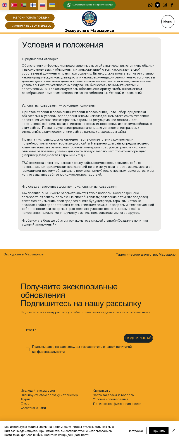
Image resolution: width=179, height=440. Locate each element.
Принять (159, 430)
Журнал (26, 399)
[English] (4, 5)
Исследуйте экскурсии (38, 390)
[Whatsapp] (150, 5)
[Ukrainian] (52, 5)
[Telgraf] (157, 5)
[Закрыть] (173, 431)
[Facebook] (172, 5)
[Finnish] (33, 5)
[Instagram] (164, 5)
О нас (25, 403)
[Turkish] (14, 5)
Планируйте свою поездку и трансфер (49, 395)
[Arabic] (23, 5)
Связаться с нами (33, 408)
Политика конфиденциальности (66, 434)
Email (31, 330)
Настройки (135, 430)
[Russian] (42, 5)
